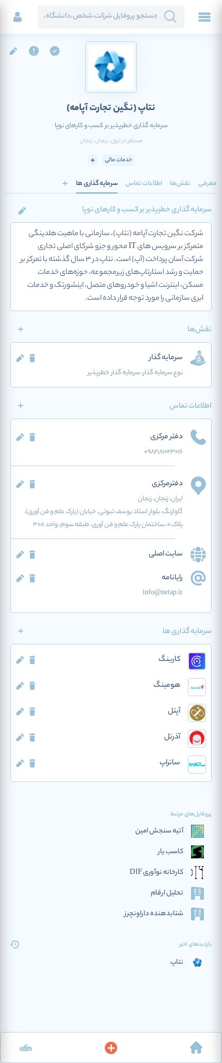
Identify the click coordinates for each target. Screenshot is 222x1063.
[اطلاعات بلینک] (25, 1047)
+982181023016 (163, 451)
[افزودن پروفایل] (111, 1047)
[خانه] (196, 1047)
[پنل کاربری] (17, 17)
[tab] (207, 183)
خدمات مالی (118, 160)
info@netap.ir (162, 593)
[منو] (204, 17)
